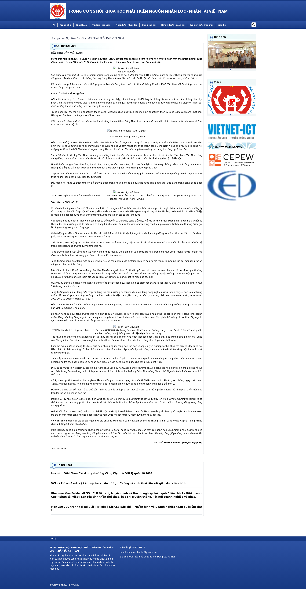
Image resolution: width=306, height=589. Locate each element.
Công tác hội (149, 24)
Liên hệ (222, 24)
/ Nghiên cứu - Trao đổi (78, 38)
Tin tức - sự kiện (101, 24)
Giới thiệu (81, 24)
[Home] (58, 11)
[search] (253, 24)
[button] (230, 69)
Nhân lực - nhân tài (126, 24)
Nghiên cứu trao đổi (201, 24)
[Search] (253, 24)
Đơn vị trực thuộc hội (173, 24)
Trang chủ (65, 24)
